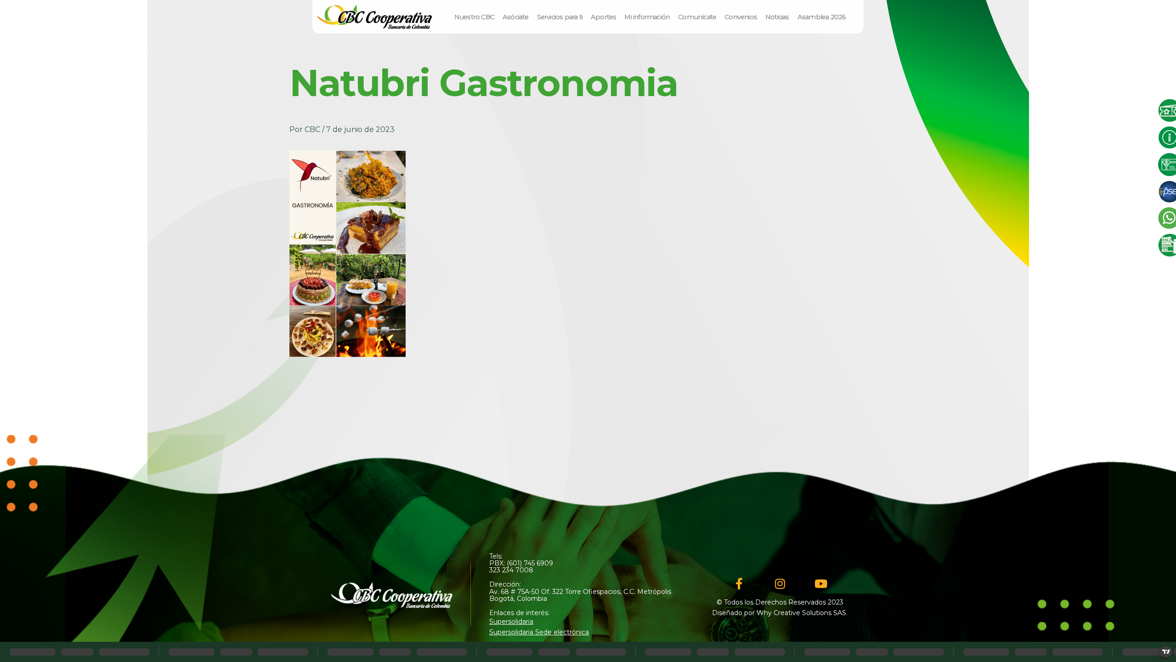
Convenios (740, 17)
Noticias (777, 17)
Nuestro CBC (474, 17)
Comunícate (697, 17)
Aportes (603, 17)
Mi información (647, 17)
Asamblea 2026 (821, 17)
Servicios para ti (559, 17)
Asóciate (516, 17)
